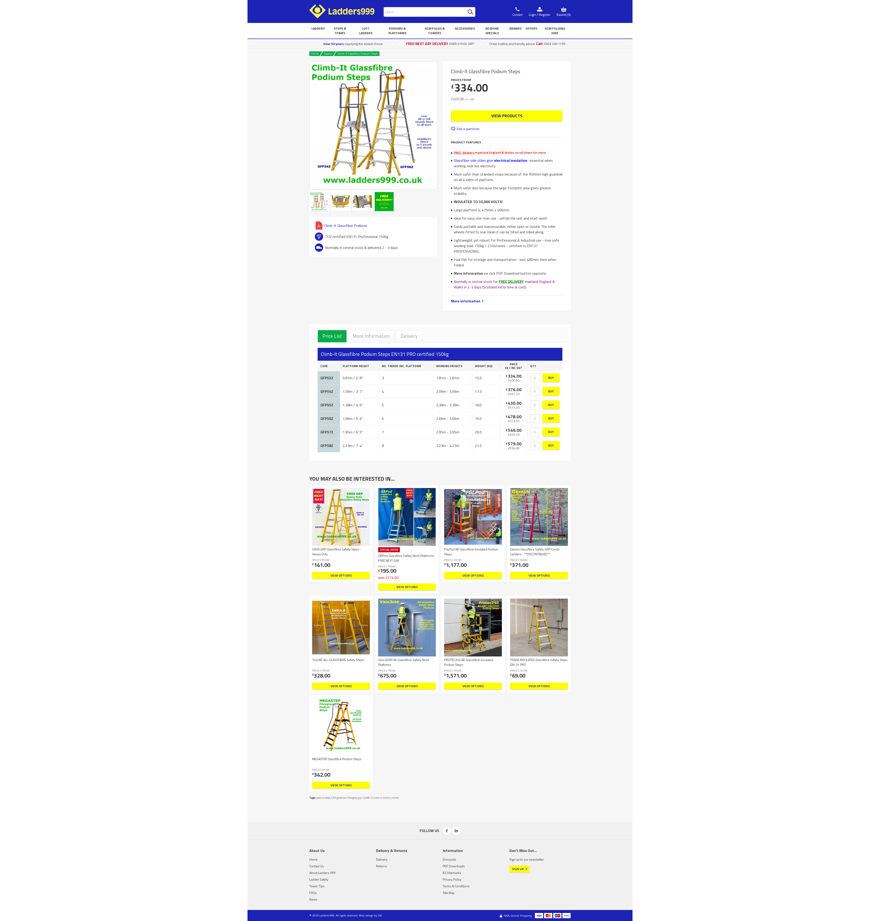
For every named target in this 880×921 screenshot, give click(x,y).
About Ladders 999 (322, 872)
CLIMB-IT (367, 798)
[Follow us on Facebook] (447, 830)
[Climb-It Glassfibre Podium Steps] (373, 125)
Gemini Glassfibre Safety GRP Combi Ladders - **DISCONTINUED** (535, 551)
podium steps (323, 798)
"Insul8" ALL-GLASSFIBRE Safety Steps (338, 659)
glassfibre (341, 798)
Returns (381, 866)
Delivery (409, 336)
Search (328, 53)
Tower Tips (316, 886)
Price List (332, 336)
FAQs (313, 892)
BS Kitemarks (452, 872)
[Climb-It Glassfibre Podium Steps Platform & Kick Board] (362, 200)
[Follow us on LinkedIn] (456, 830)
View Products (506, 116)
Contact (517, 14)
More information (465, 301)
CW (380, 915)
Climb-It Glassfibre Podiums (345, 225)
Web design (366, 915)
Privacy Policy (452, 879)
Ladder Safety (318, 879)
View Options (341, 575)
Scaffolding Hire (555, 30)
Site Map (449, 892)
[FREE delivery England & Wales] (384, 200)
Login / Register (539, 14)
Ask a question (467, 128)
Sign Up (518, 868)
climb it (386, 798)
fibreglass (352, 798)
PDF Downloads (454, 866)
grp (360, 798)
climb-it (377, 798)
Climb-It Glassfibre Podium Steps (357, 53)
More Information (371, 336)
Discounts (449, 859)
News (313, 899)
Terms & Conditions (456, 886)
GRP (333, 798)
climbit (395, 798)
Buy (551, 377)
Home (315, 53)
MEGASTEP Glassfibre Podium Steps (336, 758)
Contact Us (316, 866)
